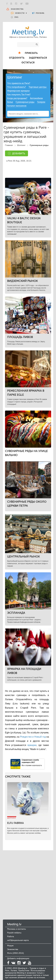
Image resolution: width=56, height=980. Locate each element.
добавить (18, 153)
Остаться (28, 62)
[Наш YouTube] (27, 3)
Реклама (39, 13)
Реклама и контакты (16, 929)
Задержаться (38, 57)
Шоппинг (14, 77)
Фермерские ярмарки (18, 90)
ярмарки (31, 745)
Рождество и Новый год (33, 737)
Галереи (41, 102)
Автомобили (36, 98)
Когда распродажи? (17, 98)
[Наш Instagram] (16, 3)
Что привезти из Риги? (18, 83)
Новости (20, 13)
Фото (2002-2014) (15, 953)
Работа (10, 936)
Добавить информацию (18, 958)
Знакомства (17, 9)
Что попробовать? (16, 87)
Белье (10, 102)
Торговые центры (38, 87)
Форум (10, 945)
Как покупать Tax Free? (18, 94)
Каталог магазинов (16, 105)
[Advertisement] (28, 882)
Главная (9, 145)
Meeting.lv (14, 924)
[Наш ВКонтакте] (11, 3)
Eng (16, 17)
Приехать (31, 53)
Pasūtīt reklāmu (14, 933)
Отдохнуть (17, 57)
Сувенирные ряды (25, 102)
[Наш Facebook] (7, 3)
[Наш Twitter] (21, 3)
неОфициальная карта (18, 940)
